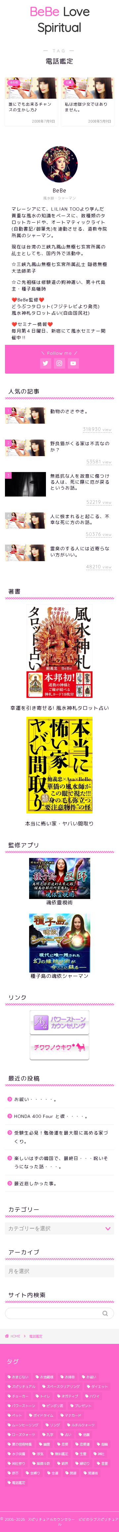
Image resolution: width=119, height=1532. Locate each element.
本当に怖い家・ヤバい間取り (59, 823)
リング (55, 1425)
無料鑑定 (61, 1454)
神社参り (18, 1463)
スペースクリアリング (63, 1386)
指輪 (104, 1444)
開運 (73, 1473)
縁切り (85, 1463)
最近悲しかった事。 (36, 1183)
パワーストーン (23, 1405)
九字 (50, 1434)
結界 (64, 1463)
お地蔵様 (46, 1377)
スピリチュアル (23, 1386)
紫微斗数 (43, 1463)
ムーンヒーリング (25, 1425)
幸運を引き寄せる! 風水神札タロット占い (59, 708)
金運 (55, 1473)
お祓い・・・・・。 (36, 1099)
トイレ (45, 1396)
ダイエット (99, 1386)
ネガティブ (69, 1396)
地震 (86, 1434)
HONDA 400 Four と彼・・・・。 (52, 1116)
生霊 (83, 1454)
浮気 (40, 1454)
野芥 (15, 1473)
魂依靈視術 (59, 902)
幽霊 (46, 1444)
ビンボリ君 (55, 1405)
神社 (101, 1454)
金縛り (35, 1473)
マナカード (73, 1415)
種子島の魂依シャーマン (59, 976)
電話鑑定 (18, 1482)
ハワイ (94, 1396)
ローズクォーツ (23, 1434)
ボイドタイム (43, 1415)
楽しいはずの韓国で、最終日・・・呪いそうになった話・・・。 (61, 1162)
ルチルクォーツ (83, 1425)
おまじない (20, 1377)
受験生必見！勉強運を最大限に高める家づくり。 (61, 1137)
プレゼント (83, 1405)
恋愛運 (85, 1444)
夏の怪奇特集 (22, 1444)
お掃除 (70, 1377)
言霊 (104, 1463)
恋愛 (64, 1444)
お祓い (91, 1377)
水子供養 (18, 1454)
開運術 (93, 1473)
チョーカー (20, 1396)
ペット (17, 1415)
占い (68, 1434)
